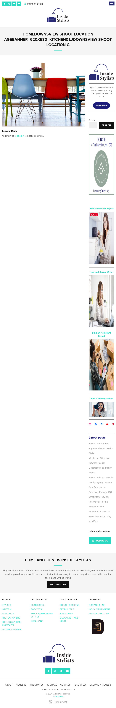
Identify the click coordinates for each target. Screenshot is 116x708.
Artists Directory (99, 613)
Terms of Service (49, 690)
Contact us (95, 600)
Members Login (35, 3)
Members (6, 600)
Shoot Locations (70, 605)
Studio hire (66, 613)
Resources (80, 685)
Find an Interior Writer (101, 272)
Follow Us (101, 540)
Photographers (11, 618)
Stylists (6, 605)
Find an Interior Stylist (101, 208)
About (9, 685)
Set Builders (67, 609)
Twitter (14, 4)
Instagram (9, 4)
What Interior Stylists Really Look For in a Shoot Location (99, 502)
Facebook (4, 4)
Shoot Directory (68, 600)
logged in (19, 136)
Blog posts (37, 605)
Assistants (8, 613)
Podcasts (36, 609)
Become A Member (100, 685)
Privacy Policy (67, 690)
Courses (65, 685)
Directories (36, 685)
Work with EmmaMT (100, 609)
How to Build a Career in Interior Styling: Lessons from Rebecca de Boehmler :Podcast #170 (101, 484)
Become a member (12, 629)
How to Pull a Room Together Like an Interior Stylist (101, 448)
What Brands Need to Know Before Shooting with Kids (100, 516)
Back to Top (58, 697)
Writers (6, 609)
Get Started (58, 584)
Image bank (37, 621)
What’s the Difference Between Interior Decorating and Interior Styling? (100, 465)
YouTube (19, 4)
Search (92, 120)
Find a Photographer (101, 398)
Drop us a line (97, 605)
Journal (52, 685)
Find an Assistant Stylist (101, 334)
